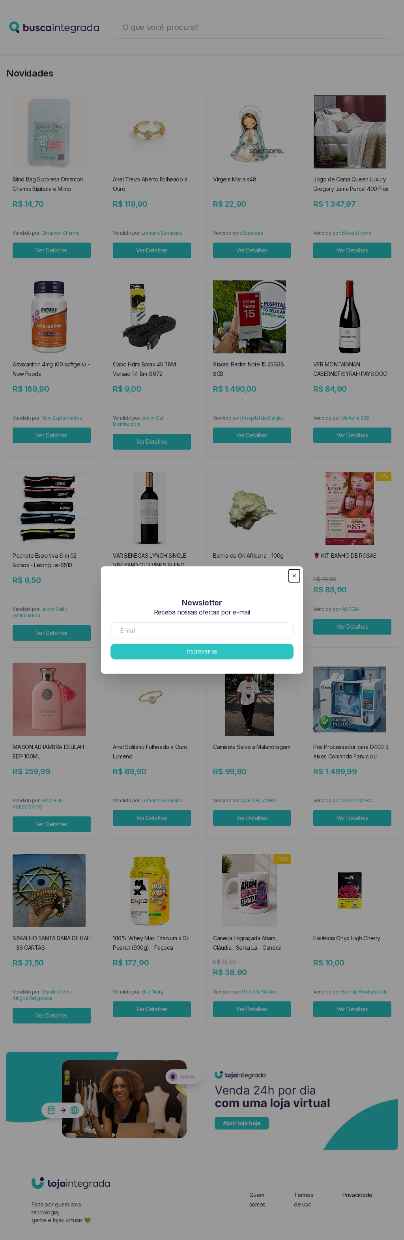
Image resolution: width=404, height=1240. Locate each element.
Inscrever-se (202, 651)
